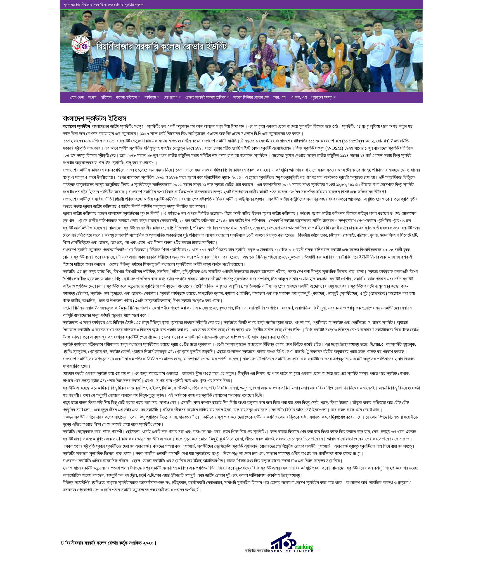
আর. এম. (280, 97)
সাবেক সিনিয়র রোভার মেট (251, 97)
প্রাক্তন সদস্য (321, 97)
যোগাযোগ (170, 97)
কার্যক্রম (150, 97)
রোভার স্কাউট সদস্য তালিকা (205, 97)
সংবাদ (92, 97)
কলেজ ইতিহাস (126, 97)
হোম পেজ (77, 97)
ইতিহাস (106, 97)
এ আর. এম (299, 97)
